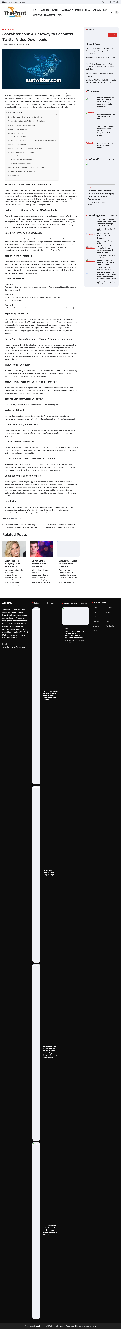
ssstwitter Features (16, 133)
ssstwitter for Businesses (18, 144)
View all (112, 159)
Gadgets (97, 10)
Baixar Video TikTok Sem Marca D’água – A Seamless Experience (32, 140)
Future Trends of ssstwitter (22, 163)
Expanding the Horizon (20, 136)
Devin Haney (8, 44)
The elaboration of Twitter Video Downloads (25, 117)
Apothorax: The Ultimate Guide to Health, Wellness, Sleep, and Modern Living (107, 236)
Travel (61, 15)
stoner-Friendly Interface (18, 129)
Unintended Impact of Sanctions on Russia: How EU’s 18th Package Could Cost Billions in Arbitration (50, 1051)
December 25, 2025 (104, 256)
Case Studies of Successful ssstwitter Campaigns (28, 167)
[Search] (117, 12)
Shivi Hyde (102, 228)
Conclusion (14, 175)
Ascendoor (70, 1326)
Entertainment (8, 30)
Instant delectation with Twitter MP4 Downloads (27, 121)
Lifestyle (37, 15)
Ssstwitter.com (15, 518)
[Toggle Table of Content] (53, 113)
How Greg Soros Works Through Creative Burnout (106, 116)
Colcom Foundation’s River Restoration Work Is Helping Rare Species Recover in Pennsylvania (100, 50)
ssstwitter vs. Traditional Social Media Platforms (27, 148)
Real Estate (49, 15)
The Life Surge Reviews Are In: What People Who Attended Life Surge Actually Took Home (101, 66)
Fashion (79, 10)
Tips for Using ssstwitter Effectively (22, 153)
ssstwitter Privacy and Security (23, 160)
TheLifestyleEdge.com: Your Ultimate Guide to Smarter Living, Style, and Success (50, 695)
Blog (90, 188)
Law (105, 10)
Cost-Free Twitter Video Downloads (22, 125)
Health (55, 10)
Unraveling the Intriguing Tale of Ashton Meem (13, 563)
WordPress (90, 1326)
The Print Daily (46, 1326)
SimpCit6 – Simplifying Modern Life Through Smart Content (106, 249)
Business (45, 10)
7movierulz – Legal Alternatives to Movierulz (68, 563)
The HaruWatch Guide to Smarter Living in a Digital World (49, 873)
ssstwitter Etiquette (19, 156)
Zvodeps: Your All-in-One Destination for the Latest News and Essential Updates (50, 1230)
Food (87, 10)
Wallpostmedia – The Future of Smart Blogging (105, 145)
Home (36, 10)
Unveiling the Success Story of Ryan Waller (39, 563)
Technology (67, 10)
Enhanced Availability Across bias (22, 171)
